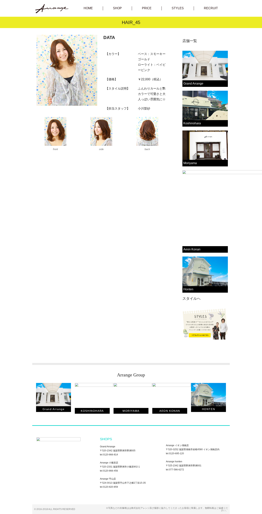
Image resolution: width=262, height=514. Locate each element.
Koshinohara (192, 123)
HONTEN (208, 409)
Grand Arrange (193, 83)
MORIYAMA (131, 410)
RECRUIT (211, 8)
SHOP (117, 8)
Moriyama (190, 163)
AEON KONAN (169, 410)
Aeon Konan (191, 249)
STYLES (178, 8)
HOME (88, 8)
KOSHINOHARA (92, 410)
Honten (188, 289)
